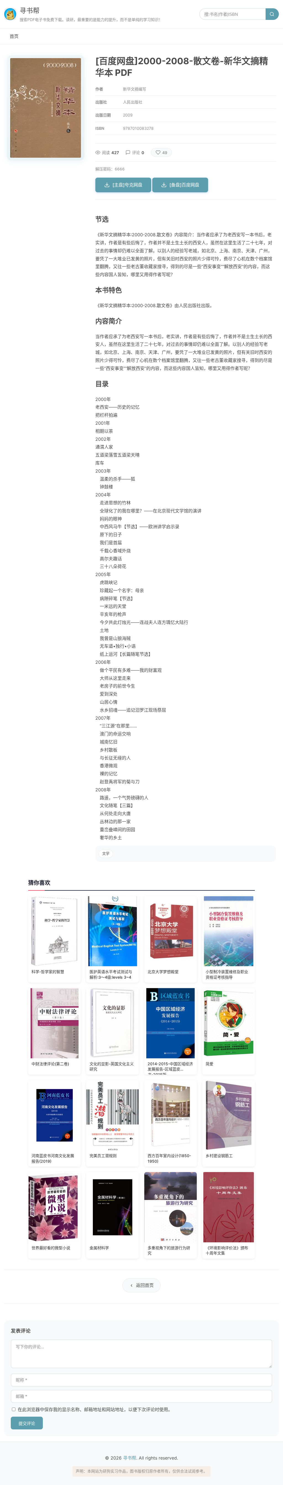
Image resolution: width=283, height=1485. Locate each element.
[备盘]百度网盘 (184, 185)
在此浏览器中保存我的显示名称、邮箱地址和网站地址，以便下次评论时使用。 (95, 1409)
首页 (14, 36)
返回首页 (145, 1285)
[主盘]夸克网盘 (127, 185)
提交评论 (27, 1423)
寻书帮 (30, 11)
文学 (105, 853)
